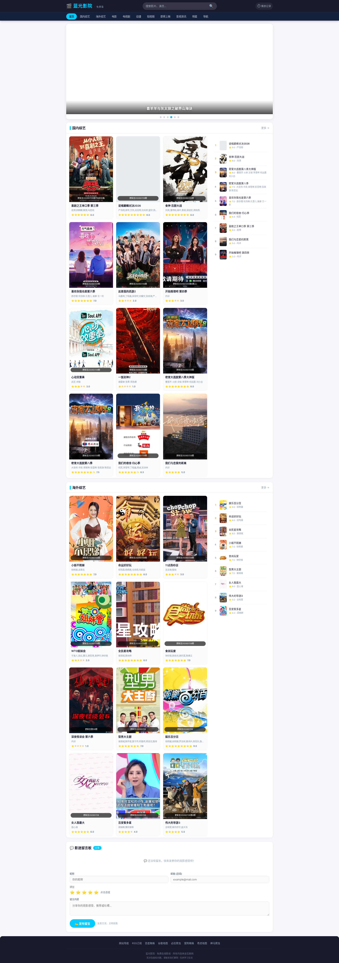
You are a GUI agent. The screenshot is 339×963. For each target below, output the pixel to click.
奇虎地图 (202, 943)
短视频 (150, 16)
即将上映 (165, 16)
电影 (114, 16)
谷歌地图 (163, 943)
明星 (194, 16)
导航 (205, 16)
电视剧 (126, 16)
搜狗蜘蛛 (189, 943)
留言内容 (74, 899)
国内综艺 (85, 16)
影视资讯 (181, 16)
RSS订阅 (137, 943)
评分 (72, 887)
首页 (71, 16)
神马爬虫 (215, 943)
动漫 (138, 16)
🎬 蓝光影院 (85, 6)
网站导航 (124, 943)
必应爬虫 (176, 943)
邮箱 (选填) (176, 873)
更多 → (265, 128)
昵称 (72, 873)
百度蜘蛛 (150, 943)
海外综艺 (101, 16)
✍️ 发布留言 (82, 923)
